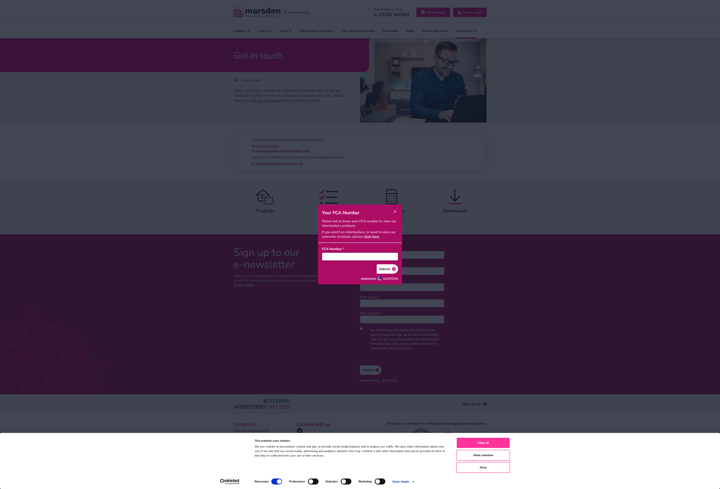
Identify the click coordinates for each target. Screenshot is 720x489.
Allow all (483, 442)
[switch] (313, 481)
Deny (483, 467)
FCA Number (333, 249)
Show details (400, 481)
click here (371, 236)
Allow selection (483, 455)
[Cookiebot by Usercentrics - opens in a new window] (229, 481)
